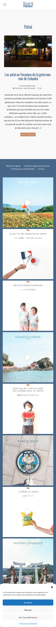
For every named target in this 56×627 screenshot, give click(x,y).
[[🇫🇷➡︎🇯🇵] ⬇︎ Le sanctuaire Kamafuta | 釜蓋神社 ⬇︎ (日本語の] (28, 357)
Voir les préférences (28, 617)
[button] (52, 587)
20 (40, 88)
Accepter (28, 602)
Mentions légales (13, 166)
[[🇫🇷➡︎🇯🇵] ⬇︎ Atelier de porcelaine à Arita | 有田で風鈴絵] (28, 563)
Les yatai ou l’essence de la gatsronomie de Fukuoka (28, 76)
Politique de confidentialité (28, 623)
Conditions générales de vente (37, 166)
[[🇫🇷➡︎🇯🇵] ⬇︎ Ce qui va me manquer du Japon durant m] (28, 254)
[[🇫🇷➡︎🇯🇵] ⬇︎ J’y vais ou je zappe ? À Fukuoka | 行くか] (28, 202)
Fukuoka (18, 88)
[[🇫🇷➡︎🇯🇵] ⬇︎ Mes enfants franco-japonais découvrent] (28, 512)
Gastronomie (29, 88)
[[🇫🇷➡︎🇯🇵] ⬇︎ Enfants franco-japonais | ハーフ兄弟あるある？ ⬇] (28, 306)
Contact (41, 169)
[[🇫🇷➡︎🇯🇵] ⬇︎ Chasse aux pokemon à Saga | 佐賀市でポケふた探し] (28, 460)
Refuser (28, 610)
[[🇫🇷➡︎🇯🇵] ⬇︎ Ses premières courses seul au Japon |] (28, 409)
